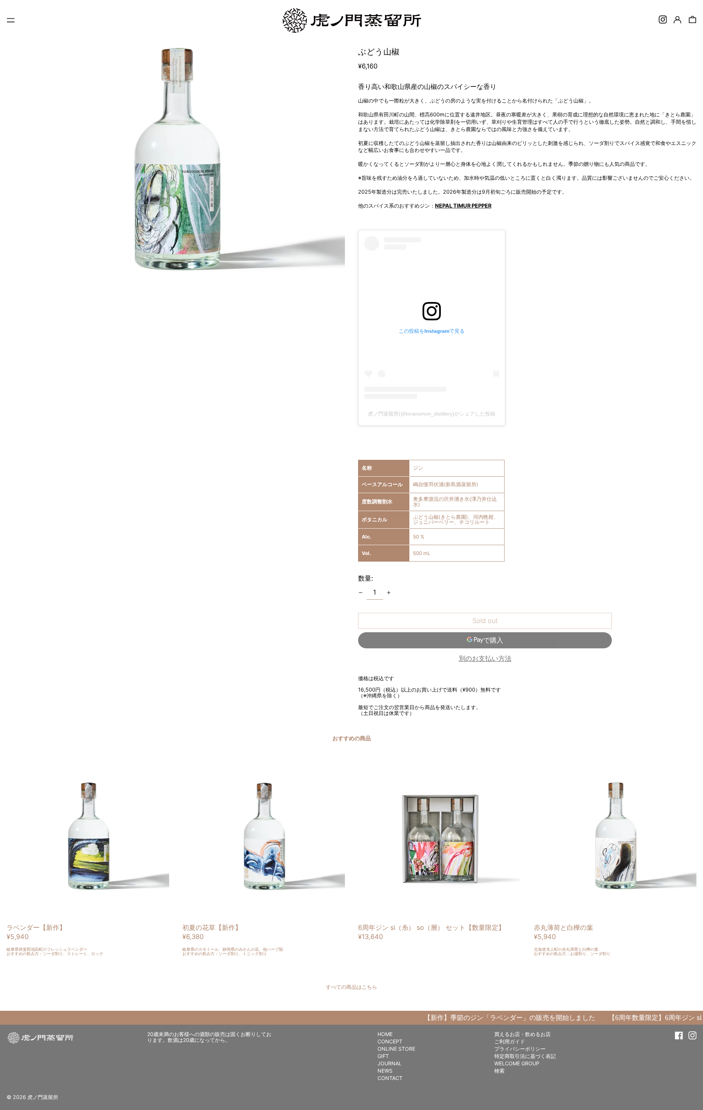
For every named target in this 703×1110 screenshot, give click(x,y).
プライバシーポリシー (520, 1049)
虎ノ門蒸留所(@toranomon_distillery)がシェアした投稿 (431, 414)
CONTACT (389, 1078)
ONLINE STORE (396, 1049)
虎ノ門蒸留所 (42, 1097)
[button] (692, 19)
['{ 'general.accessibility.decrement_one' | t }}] (361, 593)
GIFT (383, 1056)
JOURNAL (389, 1063)
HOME (385, 1034)
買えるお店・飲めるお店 (522, 1034)
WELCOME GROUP (516, 1063)
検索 (499, 1071)
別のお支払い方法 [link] (485, 658)
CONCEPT (389, 1041)
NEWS (385, 1071)
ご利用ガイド (509, 1041)
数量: (365, 578)
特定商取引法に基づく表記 (525, 1056)
